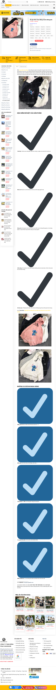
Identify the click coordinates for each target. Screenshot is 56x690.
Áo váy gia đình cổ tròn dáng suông (40, 610)
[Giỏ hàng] (54, 7)
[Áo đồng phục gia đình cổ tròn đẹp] (20, 620)
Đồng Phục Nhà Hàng (5, 107)
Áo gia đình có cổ (6, 87)
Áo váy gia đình (5, 90)
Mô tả (17, 66)
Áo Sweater (3, 74)
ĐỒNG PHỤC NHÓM (25, 5)
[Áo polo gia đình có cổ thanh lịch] (50, 619)
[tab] (17, 66)
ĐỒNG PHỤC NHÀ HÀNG (44, 5)
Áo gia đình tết (5, 95)
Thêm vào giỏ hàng (39, 40)
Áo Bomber (3, 76)
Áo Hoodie (3, 72)
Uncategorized (4, 80)
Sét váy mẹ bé (5, 97)
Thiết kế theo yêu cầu (6, 98)
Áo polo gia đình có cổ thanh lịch (50, 625)
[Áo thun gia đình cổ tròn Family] (40, 620)
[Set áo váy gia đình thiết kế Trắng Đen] (50, 602)
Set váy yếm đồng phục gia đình (30, 609)
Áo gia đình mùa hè (6, 89)
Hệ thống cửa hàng (51, 1)
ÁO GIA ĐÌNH (8, 5)
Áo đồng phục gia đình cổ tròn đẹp (20, 628)
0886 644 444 (41, 1)
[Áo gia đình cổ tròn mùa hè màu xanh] (20, 601)
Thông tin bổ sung (23, 66)
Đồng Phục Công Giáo (5, 67)
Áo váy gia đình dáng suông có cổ (30, 629)
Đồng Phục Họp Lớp (5, 105)
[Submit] (27, 2)
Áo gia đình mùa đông (41, 48)
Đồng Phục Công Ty (5, 102)
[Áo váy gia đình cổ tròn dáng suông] (40, 602)
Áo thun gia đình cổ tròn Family (40, 627)
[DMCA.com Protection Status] (32, 674)
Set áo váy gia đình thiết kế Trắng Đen (50, 610)
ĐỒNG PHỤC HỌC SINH (34, 5)
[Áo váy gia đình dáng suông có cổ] (30, 621)
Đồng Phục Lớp (4, 69)
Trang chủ (3, 5)
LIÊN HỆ (7, 7)
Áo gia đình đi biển (6, 84)
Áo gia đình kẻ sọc (6, 86)
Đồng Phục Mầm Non (5, 109)
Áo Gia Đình (36, 18)
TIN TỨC (2, 7)
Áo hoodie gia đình (42, 18)
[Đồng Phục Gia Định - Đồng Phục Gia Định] (3, 2)
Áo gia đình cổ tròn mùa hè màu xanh (20, 609)
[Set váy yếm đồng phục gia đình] (30, 601)
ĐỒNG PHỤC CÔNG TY (16, 5)
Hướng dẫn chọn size (33, 23)
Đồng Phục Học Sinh (5, 78)
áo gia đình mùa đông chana (36, 50)
